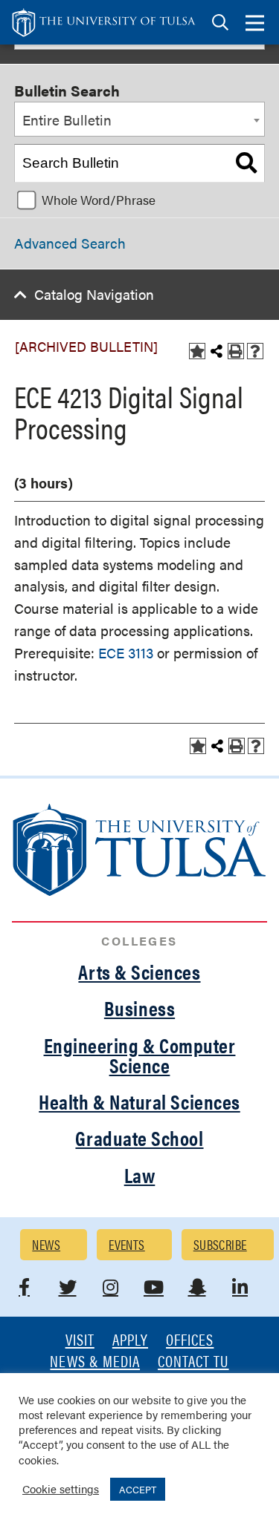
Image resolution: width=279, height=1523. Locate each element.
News (46, 1244)
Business (139, 1008)
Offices (190, 1341)
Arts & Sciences (139, 971)
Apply (130, 1341)
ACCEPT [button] (137, 1489)
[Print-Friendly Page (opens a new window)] (236, 351)
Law (139, 1175)
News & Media (95, 1362)
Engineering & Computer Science (140, 1055)
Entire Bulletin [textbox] (67, 120)
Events (127, 1244)
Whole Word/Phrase (98, 200)
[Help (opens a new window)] (255, 351)
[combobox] (139, 119)
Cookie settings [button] (60, 1488)
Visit (79, 1341)
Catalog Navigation (94, 294)
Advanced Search (70, 243)
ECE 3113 (125, 653)
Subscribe (220, 1244)
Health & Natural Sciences (139, 1101)
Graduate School (139, 1138)
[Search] (246, 163)
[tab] (220, 22)
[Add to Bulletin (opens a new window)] (197, 351)
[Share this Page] (216, 351)
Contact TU (193, 1362)
